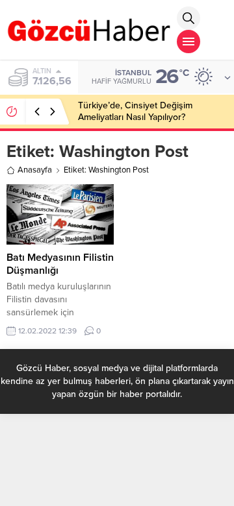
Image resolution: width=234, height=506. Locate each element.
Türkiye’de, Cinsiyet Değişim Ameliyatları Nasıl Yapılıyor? (135, 111)
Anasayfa (35, 170)
